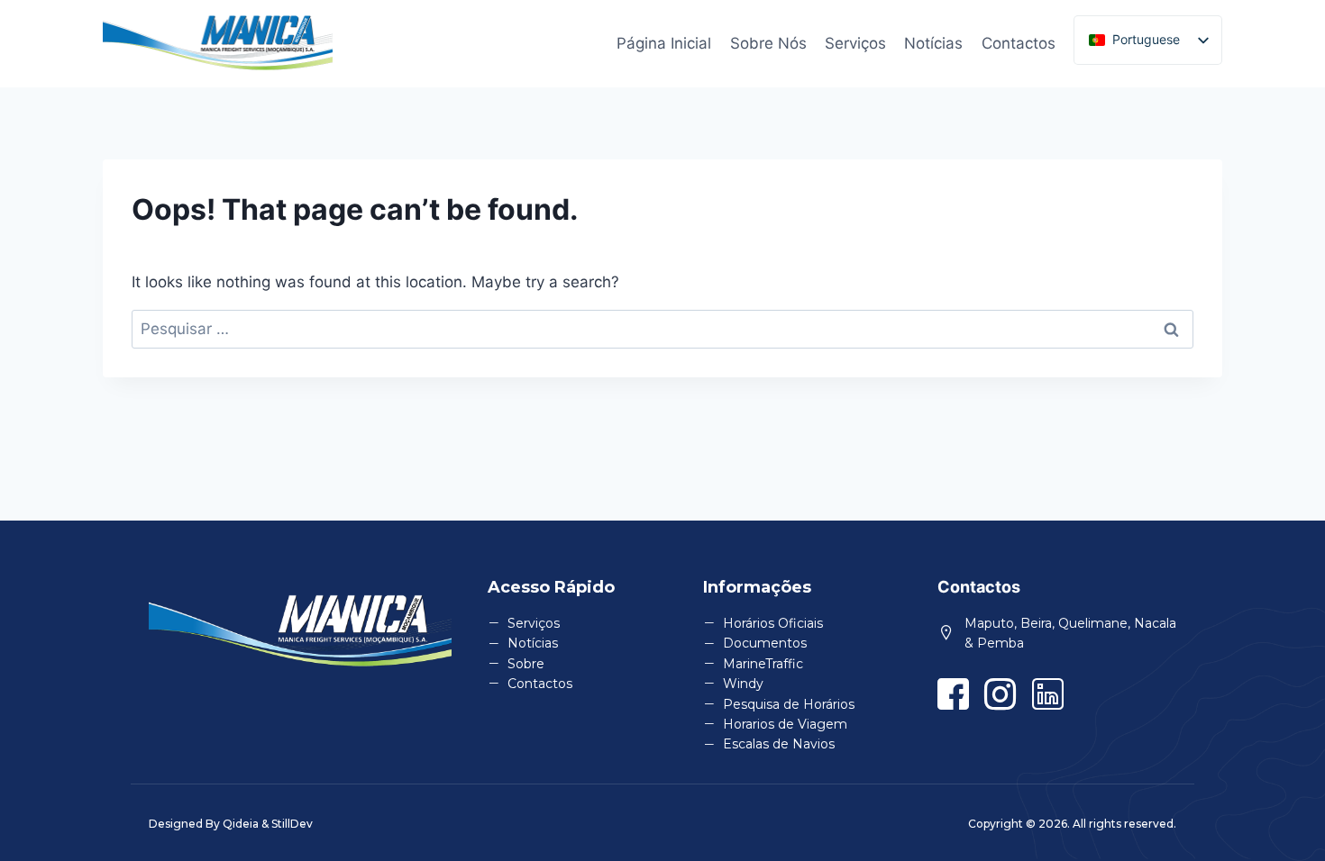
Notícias (933, 43)
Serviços (855, 43)
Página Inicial (664, 43)
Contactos (1018, 43)
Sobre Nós (768, 43)
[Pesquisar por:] (662, 329)
